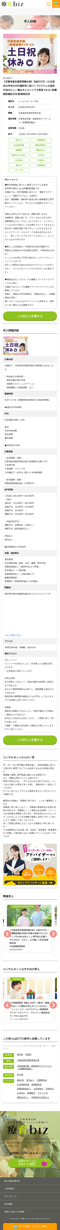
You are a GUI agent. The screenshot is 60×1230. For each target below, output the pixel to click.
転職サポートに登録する (27, 1162)
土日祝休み (38, 1089)
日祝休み (50, 1089)
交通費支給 (42, 1080)
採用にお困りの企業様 (14, 1212)
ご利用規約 (9, 1189)
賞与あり (30, 1080)
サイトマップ (10, 1196)
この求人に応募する (30, 316)
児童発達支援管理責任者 (28, 1060)
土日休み (21, 1093)
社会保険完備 (23, 1084)
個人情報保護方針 (12, 1181)
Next (53, 933)
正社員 (20, 1074)
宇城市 (28, 1054)
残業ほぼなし (23, 1097)
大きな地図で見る (13, 635)
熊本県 (20, 1054)
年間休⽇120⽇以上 (40, 1097)
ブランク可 (43, 1093)
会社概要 (8, 1204)
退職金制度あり (24, 1089)
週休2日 (20, 1080)
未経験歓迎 (36, 1084)
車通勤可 (31, 1093)
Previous (7, 934)
